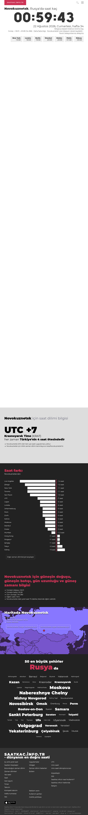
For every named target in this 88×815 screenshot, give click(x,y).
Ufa (38, 720)
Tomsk (9, 720)
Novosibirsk (21, 703)
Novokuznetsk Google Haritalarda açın (22, 627)
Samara (62, 709)
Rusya (41, 667)
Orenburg (55, 703)
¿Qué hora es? (34, 811)
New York (16, 39)
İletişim (54, 786)
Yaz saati (7, 775)
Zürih (6, 515)
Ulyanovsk (59, 720)
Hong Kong (8, 536)
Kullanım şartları (35, 794)
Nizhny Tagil (53, 698)
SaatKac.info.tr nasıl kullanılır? (62, 779)
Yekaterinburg (23, 731)
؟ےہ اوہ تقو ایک (64, 813)
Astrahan (23, 676)
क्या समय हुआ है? (25, 811)
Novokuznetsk (67, 698)
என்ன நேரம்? (56, 813)
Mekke (59, 39)
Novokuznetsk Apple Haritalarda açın (55, 627)
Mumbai (7, 533)
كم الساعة (55, 811)
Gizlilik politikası (35, 797)
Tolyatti (73, 714)
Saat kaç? (48, 813)
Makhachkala (42, 687)
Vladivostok (74, 720)
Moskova (7, 522)
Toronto (7, 491)
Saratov (51, 714)
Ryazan (49, 709)
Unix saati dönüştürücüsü (61, 768)
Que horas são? (9, 813)
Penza (65, 703)
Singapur (7, 539)
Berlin (37, 39)
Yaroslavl (64, 725)
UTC (6, 498)
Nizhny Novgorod (30, 698)
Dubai (6, 529)
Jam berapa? (18, 813)
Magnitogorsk (29, 687)
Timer (6, 784)
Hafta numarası (10, 794)
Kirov (34, 682)
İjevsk (66, 731)
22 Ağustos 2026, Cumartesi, (58, 26)
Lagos (6, 502)
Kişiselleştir (55, 773)
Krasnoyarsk (63, 682)
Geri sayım (8, 781)
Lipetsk (19, 687)
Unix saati (55, 765)
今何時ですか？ (40, 813)
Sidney (79, 39)
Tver (22, 720)
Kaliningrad (75, 676)
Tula (16, 720)
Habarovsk (63, 676)
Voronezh (51, 725)
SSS (52, 776)
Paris (6, 512)
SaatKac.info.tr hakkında (60, 783)
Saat (6, 778)
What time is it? (9, 811)
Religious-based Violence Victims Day (69, 29)
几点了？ (17, 811)
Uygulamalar (34, 762)
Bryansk (52, 676)
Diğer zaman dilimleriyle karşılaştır (20, 557)
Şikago (7, 485)
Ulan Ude (47, 720)
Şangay (7, 543)
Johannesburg (10, 509)
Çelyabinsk (50, 731)
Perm (74, 703)
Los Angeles (9, 481)
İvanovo (39, 736)
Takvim (7, 787)
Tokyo (6, 546)
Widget (32, 765)
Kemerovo (26, 682)
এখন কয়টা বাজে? (62, 811)
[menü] (82, 2)
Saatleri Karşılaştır (11, 765)
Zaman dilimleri (10, 771)
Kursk (76, 682)
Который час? (71, 811)
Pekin (69, 39)
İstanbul (48, 39)
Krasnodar (45, 682)
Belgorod (43, 676)
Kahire (6, 519)
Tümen (30, 720)
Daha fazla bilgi (40, 31)
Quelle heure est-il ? (46, 811)
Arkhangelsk (12, 676)
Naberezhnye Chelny (43, 692)
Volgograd (30, 725)
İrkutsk (75, 731)
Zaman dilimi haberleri (38, 768)
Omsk (41, 704)
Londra (28, 39)
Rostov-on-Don (30, 709)
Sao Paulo (8, 495)
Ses (5, 797)
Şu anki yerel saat (11, 762)
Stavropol (62, 714)
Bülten (31, 771)
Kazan (14, 682)
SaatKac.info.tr (15, 2)
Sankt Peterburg (26, 714)
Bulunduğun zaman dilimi (14, 768)
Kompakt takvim (10, 790)
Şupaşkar (48, 736)
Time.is (6, 809)
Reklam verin (34, 791)
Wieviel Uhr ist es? (29, 813)
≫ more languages (75, 813)
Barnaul (33, 676)
